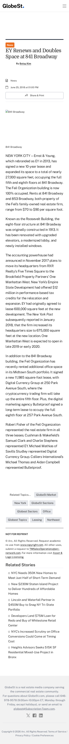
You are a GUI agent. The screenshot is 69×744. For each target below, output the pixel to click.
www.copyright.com (31, 544)
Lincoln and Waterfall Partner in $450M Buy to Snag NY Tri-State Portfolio (31, 604)
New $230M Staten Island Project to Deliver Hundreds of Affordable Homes (33, 589)
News (10, 45)
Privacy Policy (22, 735)
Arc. (23, 731)
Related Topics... (20, 494)
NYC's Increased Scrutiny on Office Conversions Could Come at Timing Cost (33, 636)
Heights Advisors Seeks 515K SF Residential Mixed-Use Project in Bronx (32, 652)
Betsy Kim (25, 63)
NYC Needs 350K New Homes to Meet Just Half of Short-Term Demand (34, 575)
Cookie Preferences (43, 735)
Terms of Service (57, 731)
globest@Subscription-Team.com (34, 708)
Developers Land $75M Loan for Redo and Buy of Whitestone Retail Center (32, 620)
